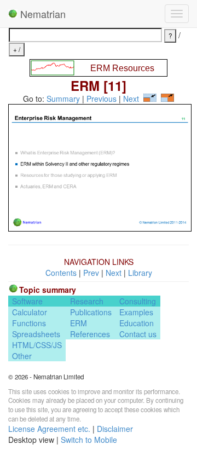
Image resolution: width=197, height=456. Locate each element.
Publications (91, 312)
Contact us (138, 333)
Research (86, 301)
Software (27, 301)
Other (22, 355)
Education (136, 323)
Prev (91, 272)
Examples (136, 312)
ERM (78, 323)
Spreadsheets (36, 333)
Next (131, 98)
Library (140, 272)
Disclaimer (115, 428)
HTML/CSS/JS (37, 344)
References (90, 333)
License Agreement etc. (49, 428)
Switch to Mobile (89, 439)
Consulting (137, 301)
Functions (29, 323)
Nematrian (42, 14)
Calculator (29, 312)
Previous (101, 98)
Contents (61, 272)
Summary (63, 98)
